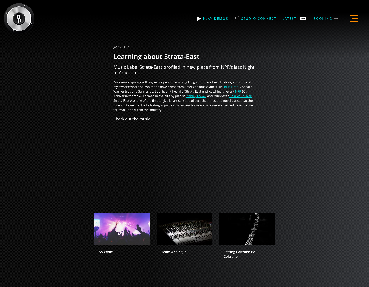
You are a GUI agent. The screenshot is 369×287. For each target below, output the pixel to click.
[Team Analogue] (185, 229)
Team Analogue (174, 252)
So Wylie (106, 252)
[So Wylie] (122, 229)
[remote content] (169, 159)
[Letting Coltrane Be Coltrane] (247, 229)
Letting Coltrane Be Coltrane (239, 254)
